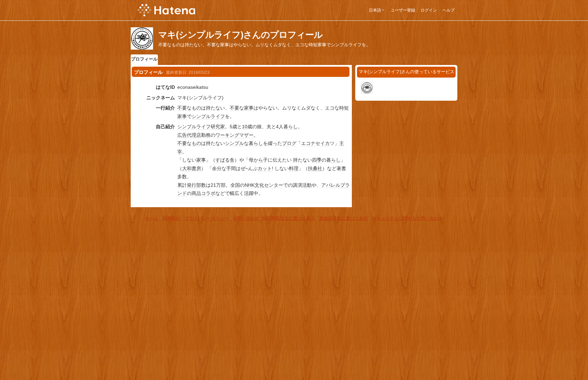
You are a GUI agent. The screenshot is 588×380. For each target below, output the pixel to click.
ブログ (289, 143)
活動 (307, 185)
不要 (182, 108)
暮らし (290, 126)
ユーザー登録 (403, 10)
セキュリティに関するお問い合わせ (407, 218)
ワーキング (227, 135)
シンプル (234, 143)
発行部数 (196, 185)
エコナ (308, 143)
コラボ (208, 193)
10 (244, 126)
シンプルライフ (208, 116)
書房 (196, 168)
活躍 (249, 193)
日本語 (375, 10)
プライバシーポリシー (206, 218)
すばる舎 (224, 160)
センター (273, 185)
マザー (246, 135)
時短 (344, 108)
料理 (293, 168)
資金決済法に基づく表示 (343, 218)
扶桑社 (315, 168)
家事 (249, 108)
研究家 (218, 126)
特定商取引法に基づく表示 (288, 218)
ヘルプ (448, 10)
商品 (196, 193)
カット (265, 168)
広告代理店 (189, 135)
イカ (325, 143)
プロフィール (144, 59)
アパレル (330, 185)
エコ (329, 108)
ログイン (429, 10)
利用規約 (171, 218)
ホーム (152, 218)
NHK (250, 185)
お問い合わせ (246, 218)
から (258, 160)
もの (196, 108)
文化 (259, 185)
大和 (187, 168)
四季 (317, 160)
